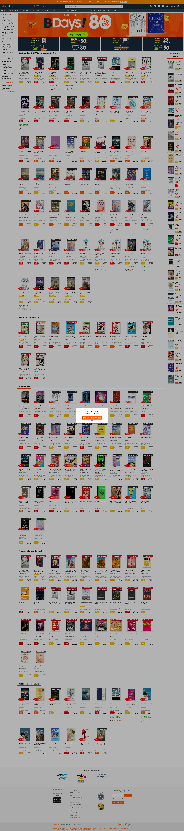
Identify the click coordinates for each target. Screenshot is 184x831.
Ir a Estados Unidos (92, 418)
